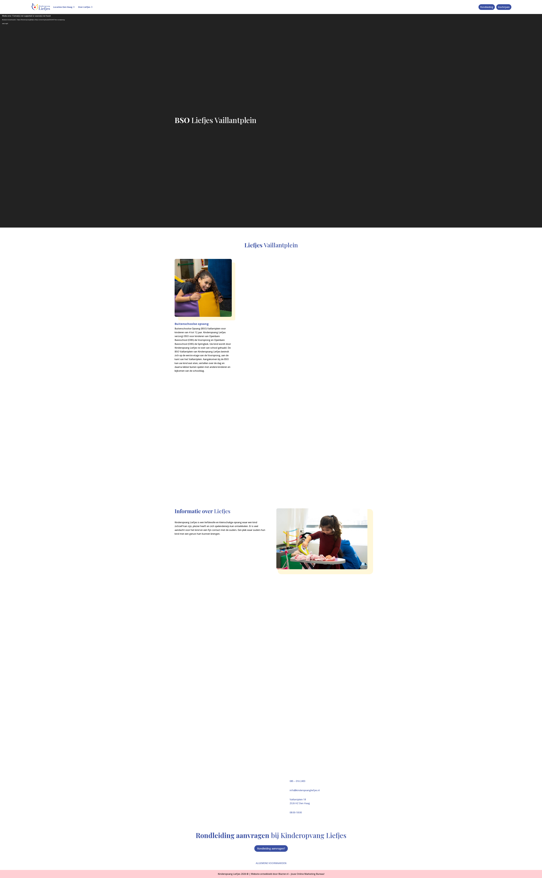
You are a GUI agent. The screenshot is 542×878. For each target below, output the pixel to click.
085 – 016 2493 (297, 781)
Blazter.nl (283, 873)
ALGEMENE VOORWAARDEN (271, 863)
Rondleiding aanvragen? (271, 848)
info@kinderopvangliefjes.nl (305, 790)
